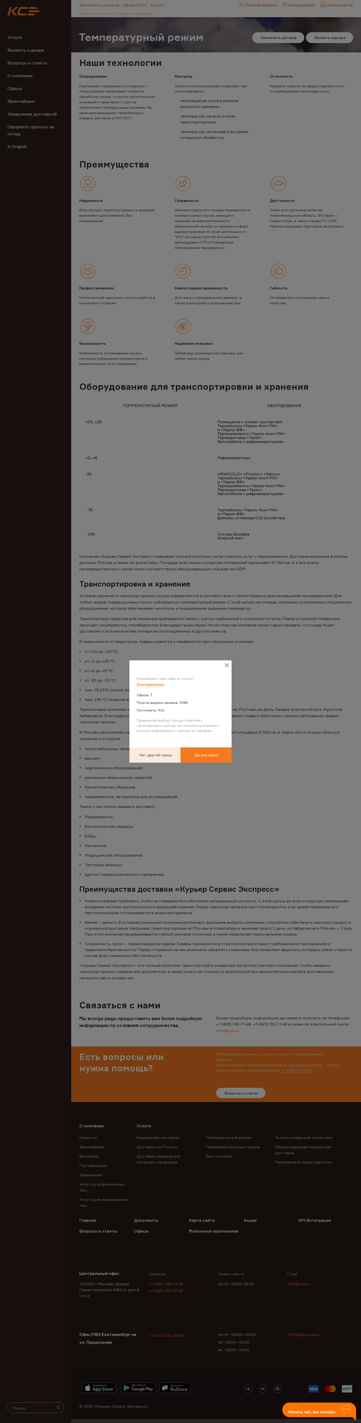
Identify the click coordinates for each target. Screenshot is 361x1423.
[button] (319, 1412)
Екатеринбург (151, 684)
